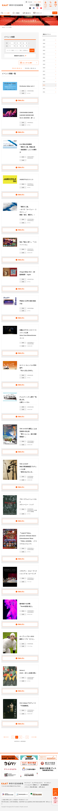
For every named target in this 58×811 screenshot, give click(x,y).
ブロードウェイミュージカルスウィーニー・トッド (28, 501)
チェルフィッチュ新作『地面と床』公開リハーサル (28, 399)
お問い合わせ (42, 787)
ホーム (3, 27)
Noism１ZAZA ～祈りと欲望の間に (28, 672)
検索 (55, 12)
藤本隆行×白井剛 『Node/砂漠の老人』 (26, 605)
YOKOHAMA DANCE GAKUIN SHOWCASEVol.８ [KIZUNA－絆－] (27, 115)
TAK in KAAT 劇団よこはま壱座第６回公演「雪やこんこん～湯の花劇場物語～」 (28, 432)
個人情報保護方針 (45, 784)
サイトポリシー (47, 782)
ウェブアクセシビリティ (37, 782)
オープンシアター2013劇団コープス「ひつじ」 (27, 638)
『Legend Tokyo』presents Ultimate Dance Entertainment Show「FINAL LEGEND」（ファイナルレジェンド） (28, 538)
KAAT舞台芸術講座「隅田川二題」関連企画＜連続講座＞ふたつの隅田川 (28, 148)
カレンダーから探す (27, 62)
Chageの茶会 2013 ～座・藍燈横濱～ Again (28, 273)
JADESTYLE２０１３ (26, 179)
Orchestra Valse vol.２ (27, 86)
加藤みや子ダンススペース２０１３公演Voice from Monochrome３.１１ (28, 334)
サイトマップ (27, 782)
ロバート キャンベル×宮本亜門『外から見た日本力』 (28, 367)
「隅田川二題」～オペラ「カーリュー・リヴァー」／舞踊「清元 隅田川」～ (28, 211)
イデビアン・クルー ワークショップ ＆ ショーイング (28, 572)
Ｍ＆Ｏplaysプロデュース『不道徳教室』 (28, 704)
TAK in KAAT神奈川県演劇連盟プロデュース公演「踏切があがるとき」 (28, 468)
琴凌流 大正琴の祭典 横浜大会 (28, 302)
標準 (37, 5)
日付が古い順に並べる (17, 68)
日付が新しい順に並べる (30, 68)
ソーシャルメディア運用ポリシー (31, 784)
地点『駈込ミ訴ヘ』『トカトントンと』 (28, 243)
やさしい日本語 (37, 2)
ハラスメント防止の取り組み (30, 787)
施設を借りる (28, 13)
